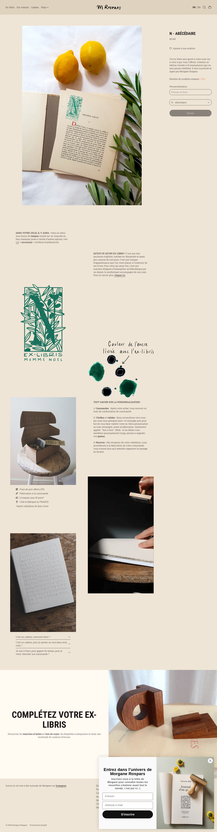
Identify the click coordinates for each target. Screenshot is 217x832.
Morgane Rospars (19, 825)
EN (199, 7)
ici (17, 242)
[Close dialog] (210, 760)
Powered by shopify (38, 825)
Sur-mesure (23, 7)
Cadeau (35, 7)
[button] (204, 7)
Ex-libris (10, 7)
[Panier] (210, 7)
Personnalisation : (178, 86)
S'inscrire (127, 814)
